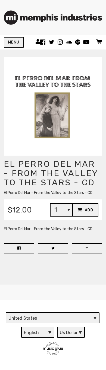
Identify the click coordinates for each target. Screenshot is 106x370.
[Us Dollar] (71, 332)
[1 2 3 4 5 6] (61, 210)
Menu (14, 42)
